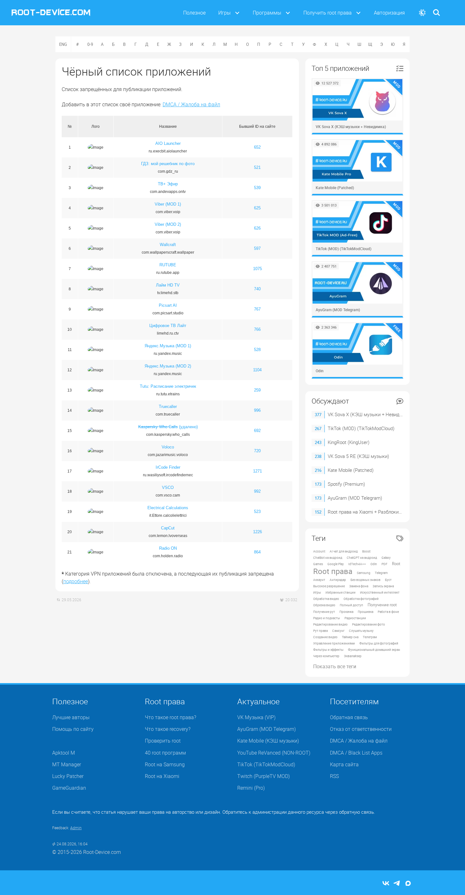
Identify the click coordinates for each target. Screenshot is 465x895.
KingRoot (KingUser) (348, 442)
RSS (334, 776)
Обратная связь (349, 717)
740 (257, 289)
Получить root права (327, 12)
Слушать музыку (361, 630)
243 (318, 442)
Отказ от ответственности (361, 728)
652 (257, 147)
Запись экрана (383, 586)
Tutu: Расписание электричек (168, 386)
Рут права (320, 630)
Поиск (436, 9)
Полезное (194, 12)
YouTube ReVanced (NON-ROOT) (273, 752)
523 (257, 511)
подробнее (75, 581)
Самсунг (338, 630)
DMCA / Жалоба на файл (191, 104)
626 (257, 228)
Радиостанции (355, 618)
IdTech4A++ (357, 563)
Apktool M (63, 752)
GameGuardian (69, 787)
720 (257, 450)
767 (257, 309)
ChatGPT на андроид (362, 557)
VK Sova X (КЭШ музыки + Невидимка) (370, 414)
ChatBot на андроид (327, 557)
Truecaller (168, 406)
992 (257, 491)
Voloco (168, 447)
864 (257, 552)
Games (318, 563)
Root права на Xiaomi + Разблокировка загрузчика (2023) (389, 512)
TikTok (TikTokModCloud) (266, 764)
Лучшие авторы (71, 717)
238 (318, 456)
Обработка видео (326, 598)
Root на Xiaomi (162, 776)
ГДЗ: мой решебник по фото (168, 163)
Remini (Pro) (251, 787)
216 (318, 470)
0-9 (90, 44)
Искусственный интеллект (380, 592)
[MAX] (408, 884)
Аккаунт (319, 579)
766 (257, 329)
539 (257, 187)
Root (396, 564)
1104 (257, 369)
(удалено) (168, 426)
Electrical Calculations (167, 507)
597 (257, 248)
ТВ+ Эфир (168, 184)
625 (257, 208)
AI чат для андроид (344, 551)
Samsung (363, 572)
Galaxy (386, 557)
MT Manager (66, 764)
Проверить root (163, 740)
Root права (332, 571)
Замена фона (358, 586)
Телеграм (370, 637)
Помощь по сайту (73, 728)
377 (318, 414)
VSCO (168, 487)
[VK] (386, 884)
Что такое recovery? (167, 728)
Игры (224, 12)
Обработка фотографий (361, 598)
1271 (257, 471)
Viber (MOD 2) (168, 224)
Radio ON (168, 548)
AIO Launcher (168, 143)
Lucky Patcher (68, 776)
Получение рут (324, 611)
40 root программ (165, 752)
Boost (366, 551)
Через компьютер (326, 655)
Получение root (382, 605)
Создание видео (325, 637)
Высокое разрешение (329, 586)
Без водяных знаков (365, 579)
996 (257, 410)
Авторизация (389, 12)
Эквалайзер (353, 655)
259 (257, 390)
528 (257, 349)
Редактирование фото (368, 624)
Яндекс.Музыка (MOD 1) (168, 345)
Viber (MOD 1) (168, 204)
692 (257, 430)
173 (318, 484)
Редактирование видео (330, 624)
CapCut (168, 528)
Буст (388, 579)
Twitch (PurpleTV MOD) (263, 776)
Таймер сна (350, 637)
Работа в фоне (388, 611)
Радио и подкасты (326, 618)
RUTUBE (167, 264)
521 (257, 167)
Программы (267, 12)
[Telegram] (397, 884)
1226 (257, 531)
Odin (373, 563)
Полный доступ (351, 605)
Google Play (335, 563)
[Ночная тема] (422, 12)
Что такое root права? (170, 717)
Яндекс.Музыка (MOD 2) (168, 366)
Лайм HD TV (168, 285)
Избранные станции (341, 592)
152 (318, 512)
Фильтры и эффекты (328, 649)
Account (319, 551)
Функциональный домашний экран (374, 649)
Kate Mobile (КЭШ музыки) (268, 740)
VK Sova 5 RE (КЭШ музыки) (358, 456)
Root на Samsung (165, 764)
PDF (384, 563)
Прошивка (365, 611)
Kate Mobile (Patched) (351, 470)
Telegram (381, 572)
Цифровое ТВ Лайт (167, 325)
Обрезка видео (324, 605)
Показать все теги (334, 666)
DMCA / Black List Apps (356, 752)
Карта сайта (344, 764)
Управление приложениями (334, 643)
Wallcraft (168, 244)
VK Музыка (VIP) (256, 717)
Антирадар (338, 579)
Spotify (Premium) (346, 484)
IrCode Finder (168, 467)
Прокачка (346, 611)
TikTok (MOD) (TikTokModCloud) (361, 428)
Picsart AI (168, 305)
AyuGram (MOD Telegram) (355, 498)
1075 (257, 268)
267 (318, 428)
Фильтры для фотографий (378, 643)
